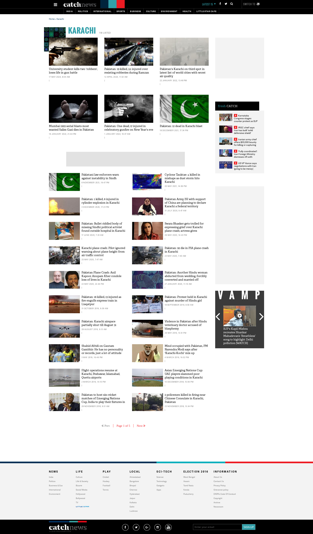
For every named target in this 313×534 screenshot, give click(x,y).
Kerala (186, 489)
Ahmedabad (135, 477)
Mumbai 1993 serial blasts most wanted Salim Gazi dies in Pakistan (71, 127)
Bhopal (133, 485)
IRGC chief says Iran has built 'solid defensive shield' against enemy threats (245, 131)
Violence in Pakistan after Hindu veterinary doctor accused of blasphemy (186, 325)
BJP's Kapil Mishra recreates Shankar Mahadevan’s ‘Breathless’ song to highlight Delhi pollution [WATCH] (239, 336)
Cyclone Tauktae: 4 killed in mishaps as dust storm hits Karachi (182, 178)
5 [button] (249, 350)
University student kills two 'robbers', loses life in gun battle (73, 70)
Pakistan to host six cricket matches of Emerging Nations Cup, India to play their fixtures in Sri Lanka (103, 400)
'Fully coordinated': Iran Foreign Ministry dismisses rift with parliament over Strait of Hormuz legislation (245, 157)
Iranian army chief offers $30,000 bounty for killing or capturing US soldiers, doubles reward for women (245, 145)
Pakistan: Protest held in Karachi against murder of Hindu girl (186, 298)
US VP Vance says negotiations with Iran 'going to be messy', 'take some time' (245, 167)
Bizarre (79, 485)
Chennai (133, 489)
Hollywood (80, 494)
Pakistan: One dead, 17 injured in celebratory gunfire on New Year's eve (128, 127)
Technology (161, 481)
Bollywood (80, 498)
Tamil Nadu (188, 485)
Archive (217, 502)
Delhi (132, 506)
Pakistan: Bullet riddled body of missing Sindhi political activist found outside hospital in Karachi (103, 227)
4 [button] (244, 350)
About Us (218, 477)
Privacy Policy (220, 485)
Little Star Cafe (206, 11)
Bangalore (134, 481)
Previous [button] (218, 317)
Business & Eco (56, 485)
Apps (158, 489)
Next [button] (261, 317)
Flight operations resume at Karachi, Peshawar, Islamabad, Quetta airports (101, 374)
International (55, 489)
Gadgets (160, 485)
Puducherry (188, 494)
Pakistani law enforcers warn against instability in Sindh (100, 176)
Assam (186, 481)
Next (139, 425)
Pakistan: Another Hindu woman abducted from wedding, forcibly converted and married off (186, 276)
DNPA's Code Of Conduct (225, 494)
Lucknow (134, 511)
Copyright (218, 498)
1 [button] (229, 350)
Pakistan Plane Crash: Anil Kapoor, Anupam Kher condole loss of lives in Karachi (101, 276)
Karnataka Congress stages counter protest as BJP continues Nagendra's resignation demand (246, 121)
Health (187, 11)
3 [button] (239, 350)
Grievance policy (221, 489)
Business (135, 11)
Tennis (106, 489)
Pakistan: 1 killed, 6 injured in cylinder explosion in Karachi (100, 200)
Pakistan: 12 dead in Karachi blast (181, 126)
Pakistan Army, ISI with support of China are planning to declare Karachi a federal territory (185, 202)
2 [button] (234, 350)
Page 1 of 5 (123, 425)
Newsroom (218, 506)
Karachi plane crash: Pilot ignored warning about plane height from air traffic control (103, 251)
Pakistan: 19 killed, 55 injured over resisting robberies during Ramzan (126, 70)
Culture (151, 11)
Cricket (106, 477)
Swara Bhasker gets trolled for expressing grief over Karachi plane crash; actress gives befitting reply (184, 229)
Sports (121, 11)
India (69, 11)
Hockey (106, 481)
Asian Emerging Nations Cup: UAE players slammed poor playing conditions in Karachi (184, 374)
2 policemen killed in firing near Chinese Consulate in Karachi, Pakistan (185, 398)
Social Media (81, 489)
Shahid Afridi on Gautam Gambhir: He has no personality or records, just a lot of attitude (102, 349)
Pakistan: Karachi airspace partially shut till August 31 (99, 323)
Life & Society (82, 481)
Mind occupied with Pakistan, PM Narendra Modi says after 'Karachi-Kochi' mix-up (186, 349)
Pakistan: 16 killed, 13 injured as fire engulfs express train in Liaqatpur (101, 300)
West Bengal (189, 477)
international (102, 11)
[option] (239, 325)
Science (160, 477)
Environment (169, 11)
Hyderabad (135, 494)
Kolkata (133, 502)
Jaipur (132, 498)
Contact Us (219, 481)
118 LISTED (105, 32)
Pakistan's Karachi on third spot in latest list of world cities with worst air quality (183, 72)
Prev (107, 425)
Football (106, 485)
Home (52, 18)
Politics (83, 11)
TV (77, 502)
